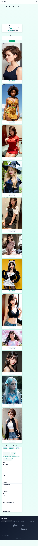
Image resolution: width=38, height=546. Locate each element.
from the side (13, 80)
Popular (15, 30)
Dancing (10, 80)
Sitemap (31, 524)
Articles (22, 521)
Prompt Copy (12, 40)
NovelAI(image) (5, 454)
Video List (23, 522)
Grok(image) (5, 458)
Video (18, 448)
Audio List (22, 525)
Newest (10, 30)
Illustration (12, 448)
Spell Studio (3, 1)
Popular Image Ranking (15, 526)
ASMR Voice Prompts (24, 524)
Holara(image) (13, 453)
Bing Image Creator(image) (7, 456)
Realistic (5, 448)
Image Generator (15, 522)
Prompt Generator (16, 521)
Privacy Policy (32, 522)
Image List (14, 524)
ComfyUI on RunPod (12, 159)
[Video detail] (12, 61)
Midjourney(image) (11, 454)
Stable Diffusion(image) (6, 453)
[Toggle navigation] (36, 1)
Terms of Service (32, 521)
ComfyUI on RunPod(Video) (7, 459)
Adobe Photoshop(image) (16, 456)
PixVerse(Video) (10, 458)
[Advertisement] (12, 17)
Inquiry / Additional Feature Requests (24, 529)
